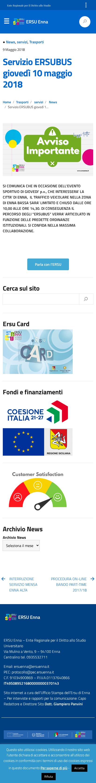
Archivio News (14, 537)
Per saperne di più (54, 768)
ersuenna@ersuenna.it (31, 666)
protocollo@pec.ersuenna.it (33, 672)
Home (7, 102)
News (10, 42)
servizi (22, 42)
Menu (6, 22)
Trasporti (36, 42)
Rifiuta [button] (48, 776)
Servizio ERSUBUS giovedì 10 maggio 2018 (37, 73)
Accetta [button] (79, 768)
